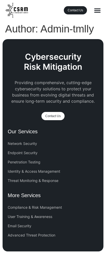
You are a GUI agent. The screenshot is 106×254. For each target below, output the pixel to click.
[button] (97, 10)
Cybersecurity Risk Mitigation (53, 62)
